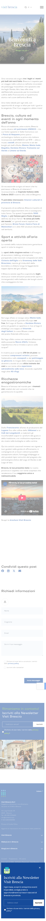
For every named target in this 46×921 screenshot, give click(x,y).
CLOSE (39, 867)
